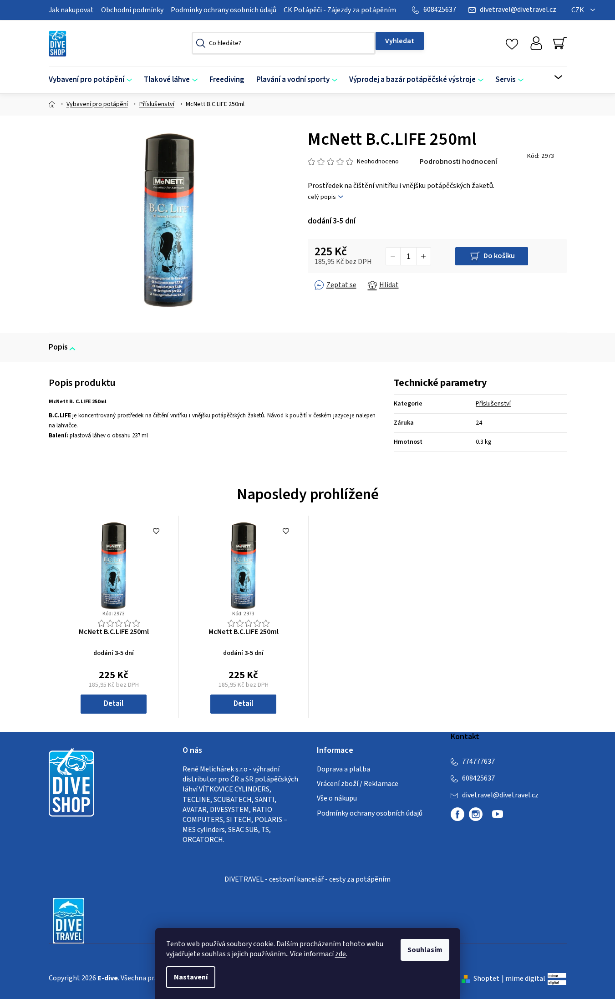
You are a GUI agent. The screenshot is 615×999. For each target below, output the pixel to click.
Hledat (400, 41)
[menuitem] (93, 79)
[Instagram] (476, 814)
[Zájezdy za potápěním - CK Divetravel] (68, 920)
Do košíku (499, 256)
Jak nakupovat (71, 10)
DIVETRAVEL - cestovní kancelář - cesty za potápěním (307, 879)
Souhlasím (424, 950)
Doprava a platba (343, 769)
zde (340, 954)
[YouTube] (497, 817)
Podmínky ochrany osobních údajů (223, 10)
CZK (578, 10)
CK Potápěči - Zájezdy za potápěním (340, 10)
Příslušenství (493, 403)
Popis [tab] (58, 347)
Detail (113, 703)
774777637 (478, 761)
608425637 (439, 10)
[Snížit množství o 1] (393, 256)
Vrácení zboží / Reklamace (357, 784)
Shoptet (486, 979)
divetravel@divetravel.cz (518, 10)
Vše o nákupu (337, 798)
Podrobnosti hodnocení (458, 162)
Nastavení (191, 977)
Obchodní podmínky (132, 10)
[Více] (552, 77)
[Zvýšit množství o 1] (423, 256)
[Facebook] (457, 814)
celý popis (322, 197)
